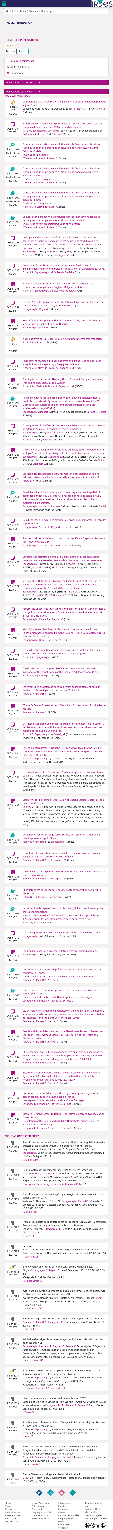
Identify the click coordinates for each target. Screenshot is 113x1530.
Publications (19, 11)
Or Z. (41, 480)
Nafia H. (27, 130)
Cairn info (30, 1329)
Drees (28, 1236)
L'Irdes (8, 1503)
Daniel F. (68, 527)
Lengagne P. (29, 1000)
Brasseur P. (29, 1249)
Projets (61, 1506)
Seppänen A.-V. (49, 1173)
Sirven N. (27, 922)
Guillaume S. (29, 134)
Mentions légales (93, 1515)
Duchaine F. (29, 248)
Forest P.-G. (79, 108)
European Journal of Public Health (43, 1388)
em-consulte (31, 1464)
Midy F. (26, 1477)
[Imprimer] (72, 1492)
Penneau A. (29, 480)
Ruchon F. (43, 134)
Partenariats (64, 1509)
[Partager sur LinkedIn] (39, 1492)
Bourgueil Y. (40, 922)
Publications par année (22, 82)
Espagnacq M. (40, 130)
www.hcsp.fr (31, 1308)
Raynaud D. (43, 342)
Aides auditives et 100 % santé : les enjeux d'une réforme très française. (62, 338)
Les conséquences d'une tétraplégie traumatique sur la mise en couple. (62, 932)
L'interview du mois (41, 1515)
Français (10, 51)
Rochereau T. (56, 897)
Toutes (10, 45)
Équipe (8, 1506)
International (64, 1503)
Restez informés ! (40, 1518)
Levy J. (70, 251)
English (23, 51)
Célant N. (28, 897)
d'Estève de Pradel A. (46, 206)
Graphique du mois (41, 1512)
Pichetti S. (54, 130)
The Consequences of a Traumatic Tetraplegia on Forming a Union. (60, 951)
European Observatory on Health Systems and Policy (53, 1184)
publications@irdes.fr (22, 61)
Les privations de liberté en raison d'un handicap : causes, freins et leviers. (64, 772)
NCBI (27, 1436)
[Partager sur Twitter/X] (50, 1492)
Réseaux (62, 1512)
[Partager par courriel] (61, 1492)
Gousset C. (58, 134)
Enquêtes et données (68, 1515)
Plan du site (91, 1512)
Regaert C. (63, 255)
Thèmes (33, 11)
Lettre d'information (41, 1503)
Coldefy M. (59, 734)
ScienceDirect (32, 1280)
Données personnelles (96, 1518)
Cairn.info (29, 1211)
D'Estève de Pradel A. (34, 158)
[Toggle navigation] (4, 4)
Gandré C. (52, 251)
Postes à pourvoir (13, 1515)
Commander (18, 73)
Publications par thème (22, 91)
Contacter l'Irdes (93, 1509)
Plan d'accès (11, 1518)
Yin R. (67, 130)
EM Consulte (31, 1160)
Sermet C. (92, 411)
